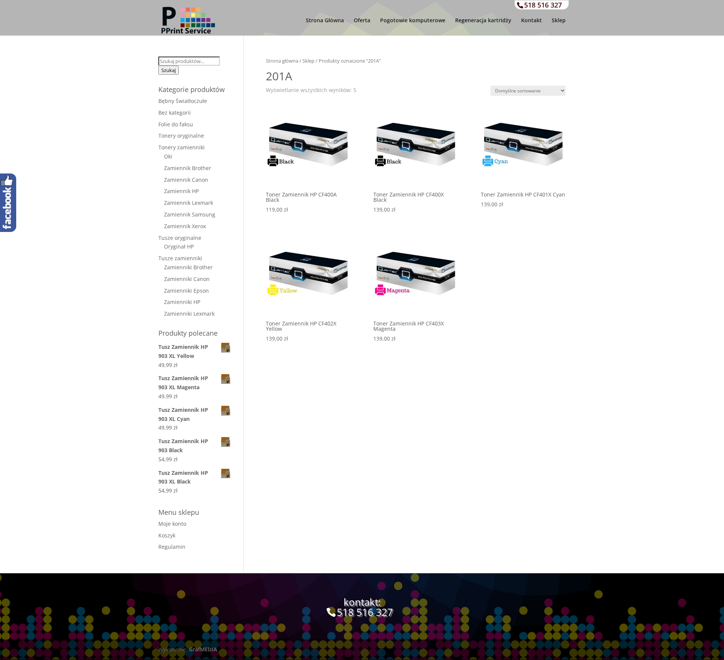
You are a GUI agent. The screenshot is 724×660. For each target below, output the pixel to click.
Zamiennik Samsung (189, 214)
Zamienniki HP (182, 301)
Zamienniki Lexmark (189, 313)
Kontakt (531, 21)
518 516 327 (543, 4)
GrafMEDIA (203, 649)
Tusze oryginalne (179, 237)
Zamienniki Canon (187, 278)
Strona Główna (325, 21)
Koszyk (166, 535)
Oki (168, 156)
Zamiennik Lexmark (188, 202)
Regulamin (172, 546)
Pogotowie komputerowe (412, 21)
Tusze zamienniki (180, 258)
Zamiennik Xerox (185, 226)
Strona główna (282, 60)
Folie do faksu (175, 124)
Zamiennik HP (181, 191)
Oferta (362, 21)
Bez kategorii (174, 112)
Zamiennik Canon (186, 179)
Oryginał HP (179, 246)
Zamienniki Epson (186, 290)
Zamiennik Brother (187, 168)
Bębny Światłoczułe (182, 100)
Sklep (559, 21)
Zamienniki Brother (188, 267)
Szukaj (168, 70)
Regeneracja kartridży (483, 21)
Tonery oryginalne (181, 135)
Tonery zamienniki (181, 147)
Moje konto (172, 523)
